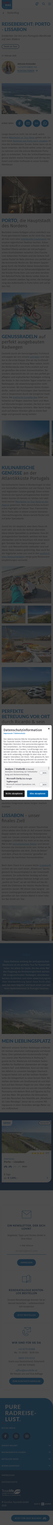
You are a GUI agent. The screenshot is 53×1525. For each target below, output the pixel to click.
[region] (26, 777)
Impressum (8, 733)
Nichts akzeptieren (14, 794)
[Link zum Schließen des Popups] (48, 729)
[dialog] (26, 762)
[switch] (43, 773)
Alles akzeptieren (37, 794)
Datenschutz (19, 733)
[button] (41, 773)
